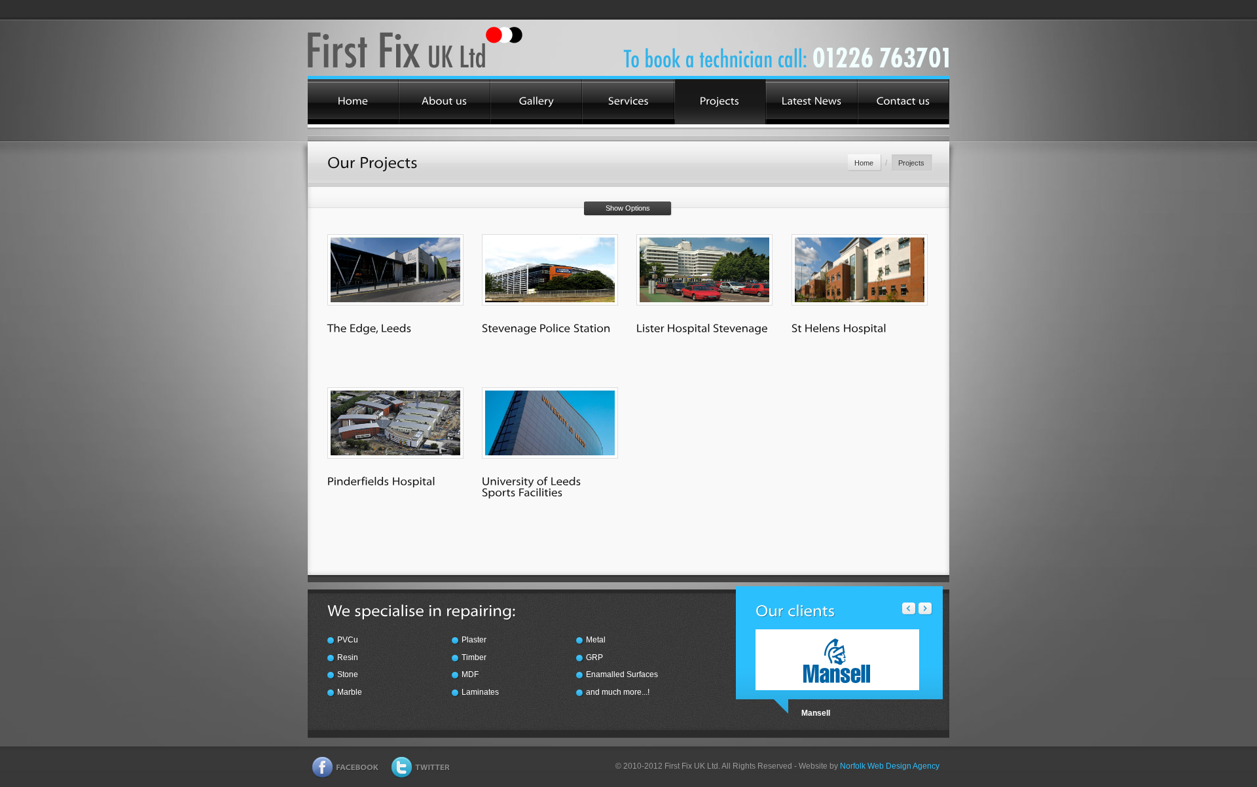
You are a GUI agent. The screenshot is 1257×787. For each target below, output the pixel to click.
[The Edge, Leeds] (395, 271)
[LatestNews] (812, 101)
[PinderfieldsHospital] (381, 481)
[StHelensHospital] (839, 327)
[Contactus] (903, 101)
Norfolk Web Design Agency (889, 766)
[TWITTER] (421, 770)
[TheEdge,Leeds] (369, 327)
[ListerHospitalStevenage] (702, 327)
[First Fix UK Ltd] (427, 48)
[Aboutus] (444, 101)
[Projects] (720, 101)
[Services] (628, 101)
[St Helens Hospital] (860, 271)
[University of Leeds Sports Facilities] (550, 425)
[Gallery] (536, 101)
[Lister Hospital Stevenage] (704, 271)
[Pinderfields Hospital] (395, 425)
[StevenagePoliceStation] (546, 327)
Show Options (628, 208)
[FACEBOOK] (345, 770)
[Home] (353, 101)
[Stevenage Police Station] (550, 271)
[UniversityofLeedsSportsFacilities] (533, 486)
